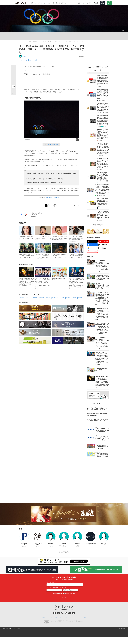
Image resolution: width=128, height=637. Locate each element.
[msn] (69, 613)
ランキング (36, 3)
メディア (39, 60)
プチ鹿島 (24, 56)
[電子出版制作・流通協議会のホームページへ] (46, 622)
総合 (101, 70)
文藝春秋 (63, 3)
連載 (53, 3)
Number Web (4, 628)
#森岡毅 (74, 297)
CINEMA (75, 3)
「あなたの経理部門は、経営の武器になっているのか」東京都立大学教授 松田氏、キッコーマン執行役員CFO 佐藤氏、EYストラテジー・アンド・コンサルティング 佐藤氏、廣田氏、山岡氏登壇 (43, 283)
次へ (75, 206)
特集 (49, 3)
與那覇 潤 (100, 140)
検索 (97, 3)
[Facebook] (54, 613)
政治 (30, 60)
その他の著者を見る (64, 552)
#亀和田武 (47, 297)
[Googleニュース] (66, 613)
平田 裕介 (100, 169)
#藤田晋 (80, 297)
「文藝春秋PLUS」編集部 (100, 195)
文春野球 (89, 3)
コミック (84, 3)
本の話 (18, 628)
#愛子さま (28, 297)
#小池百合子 (55, 297)
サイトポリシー (77, 617)
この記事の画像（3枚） (53, 144)
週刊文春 (58, 3)
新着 (32, 3)
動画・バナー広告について (65, 617)
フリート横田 (101, 155)
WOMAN (69, 3)
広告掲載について (44, 617)
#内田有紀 (41, 297)
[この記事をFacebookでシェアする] (13, 72)
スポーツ (34, 60)
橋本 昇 (100, 126)
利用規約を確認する (57, 593)
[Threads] (62, 613)
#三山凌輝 (62, 297)
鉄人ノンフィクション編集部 (103, 112)
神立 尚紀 (100, 86)
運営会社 (85, 617)
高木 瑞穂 (104, 126)
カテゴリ (43, 3)
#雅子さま (21, 297)
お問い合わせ (54, 617)
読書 (79, 3)
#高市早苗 (34, 297)
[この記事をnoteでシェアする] (13, 87)
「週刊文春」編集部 (102, 100)
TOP (20, 41)
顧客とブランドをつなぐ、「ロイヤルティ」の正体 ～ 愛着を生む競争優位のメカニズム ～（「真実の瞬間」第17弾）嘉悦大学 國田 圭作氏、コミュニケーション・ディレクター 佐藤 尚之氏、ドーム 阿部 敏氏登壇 (76, 283)
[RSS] (73, 613)
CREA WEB (12, 628)
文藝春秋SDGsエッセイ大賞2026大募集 (58, 280)
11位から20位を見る (98, 225)
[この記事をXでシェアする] (13, 68)
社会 (26, 60)
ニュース (24, 41)
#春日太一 (68, 297)
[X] (58, 613)
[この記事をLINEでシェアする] (13, 82)
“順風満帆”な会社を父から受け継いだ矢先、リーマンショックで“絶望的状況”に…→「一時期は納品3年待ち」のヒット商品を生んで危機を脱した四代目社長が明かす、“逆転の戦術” (26, 282)
